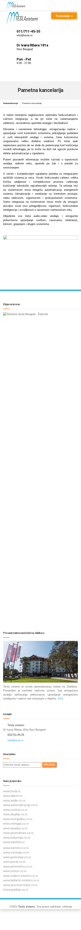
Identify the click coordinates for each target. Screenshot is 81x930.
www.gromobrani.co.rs (18, 833)
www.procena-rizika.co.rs (20, 885)
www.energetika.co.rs (17, 819)
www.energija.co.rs (16, 823)
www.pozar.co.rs (14, 861)
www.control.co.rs (15, 809)
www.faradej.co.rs (15, 828)
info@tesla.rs (15, 740)
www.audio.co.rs (14, 800)
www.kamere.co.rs (16, 848)
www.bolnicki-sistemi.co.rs (21, 880)
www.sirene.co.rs (15, 871)
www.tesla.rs (12, 791)
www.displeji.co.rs (15, 814)
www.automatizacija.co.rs (20, 805)
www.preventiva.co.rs (17, 866)
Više (60, 698)
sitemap (67, 906)
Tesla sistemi (26, 906)
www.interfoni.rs (14, 842)
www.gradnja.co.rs (15, 889)
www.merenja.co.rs (16, 852)
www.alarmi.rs (12, 795)
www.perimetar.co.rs (17, 857)
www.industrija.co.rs (16, 837)
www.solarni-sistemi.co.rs (20, 875)
